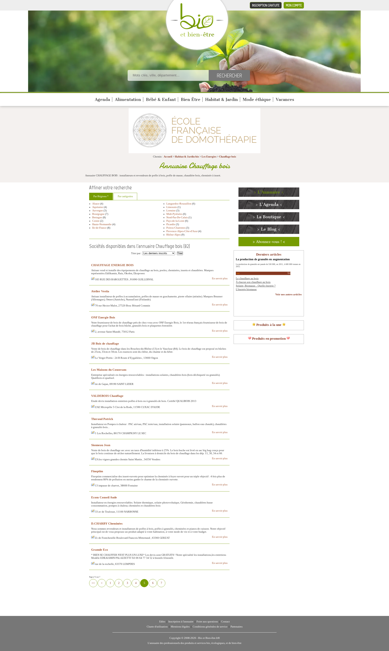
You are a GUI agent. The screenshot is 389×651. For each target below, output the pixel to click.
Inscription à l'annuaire (180, 621)
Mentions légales (180, 626)
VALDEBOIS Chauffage (107, 395)
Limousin (171, 207)
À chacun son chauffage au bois (253, 282)
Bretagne (97, 217)
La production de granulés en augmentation (263, 259)
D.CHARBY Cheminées (107, 523)
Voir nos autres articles (288, 294)
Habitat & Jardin (221, 99)
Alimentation (128, 99)
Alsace (95, 203)
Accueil (168, 156)
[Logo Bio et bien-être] (197, 35)
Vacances (285, 99)
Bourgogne (98, 214)
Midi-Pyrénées (174, 214)
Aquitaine (97, 207)
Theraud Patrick (102, 419)
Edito (162, 621)
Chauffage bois (227, 156)
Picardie (170, 224)
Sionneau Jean (100, 445)
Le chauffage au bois (247, 278)
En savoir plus (220, 278)
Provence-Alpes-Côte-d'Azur (182, 231)
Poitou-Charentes (175, 227)
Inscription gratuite (265, 5)
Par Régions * (101, 196)
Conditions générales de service (210, 626)
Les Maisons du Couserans (108, 369)
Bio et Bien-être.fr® (209, 638)
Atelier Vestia (100, 291)
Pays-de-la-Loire (175, 220)
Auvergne (97, 210)
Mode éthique (257, 99)
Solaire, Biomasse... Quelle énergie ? (256, 285)
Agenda (102, 99)
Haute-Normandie (102, 224)
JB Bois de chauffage (105, 343)
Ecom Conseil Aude (104, 497)
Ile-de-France (99, 227)
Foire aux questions (207, 621)
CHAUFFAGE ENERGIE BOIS (112, 265)
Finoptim (97, 471)
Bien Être (190, 99)
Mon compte (294, 5)
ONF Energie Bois (103, 317)
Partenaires (237, 626)
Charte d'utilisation (157, 626)
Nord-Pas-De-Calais (177, 217)
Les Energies (209, 156)
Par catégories (125, 196)
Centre (95, 220)
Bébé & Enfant (161, 99)
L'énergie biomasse (246, 289)
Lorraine (171, 210)
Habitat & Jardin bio (187, 156)
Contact (225, 621)
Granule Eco (99, 549)
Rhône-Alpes (173, 234)
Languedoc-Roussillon (178, 203)
